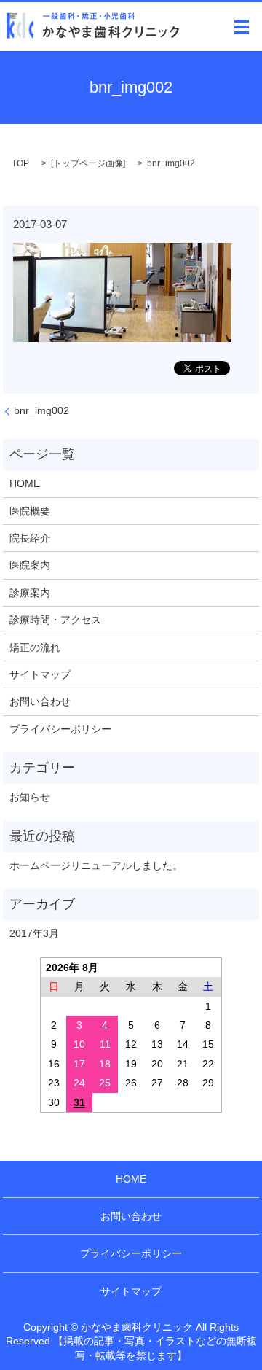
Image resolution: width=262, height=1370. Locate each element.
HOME (24, 483)
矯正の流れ (34, 647)
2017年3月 (34, 933)
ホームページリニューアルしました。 (96, 865)
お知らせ (29, 797)
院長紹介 (29, 538)
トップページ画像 (88, 163)
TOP (20, 163)
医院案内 (29, 565)
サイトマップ (40, 674)
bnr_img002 (41, 410)
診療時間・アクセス (55, 620)
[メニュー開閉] (241, 27)
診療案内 (29, 593)
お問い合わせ (40, 701)
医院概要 (29, 511)
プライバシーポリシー (60, 729)
